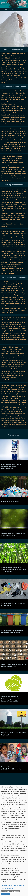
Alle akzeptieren (5, 894)
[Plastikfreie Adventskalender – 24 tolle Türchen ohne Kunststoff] (14, 650)
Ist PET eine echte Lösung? (10, 501)
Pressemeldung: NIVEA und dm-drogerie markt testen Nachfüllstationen (11, 467)
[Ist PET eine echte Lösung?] (14, 486)
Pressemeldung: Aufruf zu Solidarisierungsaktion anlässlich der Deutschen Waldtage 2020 (13, 699)
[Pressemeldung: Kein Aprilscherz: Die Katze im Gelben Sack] (14, 589)
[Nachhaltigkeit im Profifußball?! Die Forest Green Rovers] (14, 519)
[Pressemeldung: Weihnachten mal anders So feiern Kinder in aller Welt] (14, 752)
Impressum (20, 886)
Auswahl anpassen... (7, 888)
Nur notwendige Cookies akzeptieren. (10, 891)
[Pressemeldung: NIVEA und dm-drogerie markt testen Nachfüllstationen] (14, 449)
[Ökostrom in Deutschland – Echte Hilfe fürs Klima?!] (14, 718)
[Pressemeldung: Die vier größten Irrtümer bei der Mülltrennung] (14, 619)
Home (1, 10)
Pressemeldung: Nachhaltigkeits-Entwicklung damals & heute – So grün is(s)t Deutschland (13, 569)
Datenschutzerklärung (8, 886)
